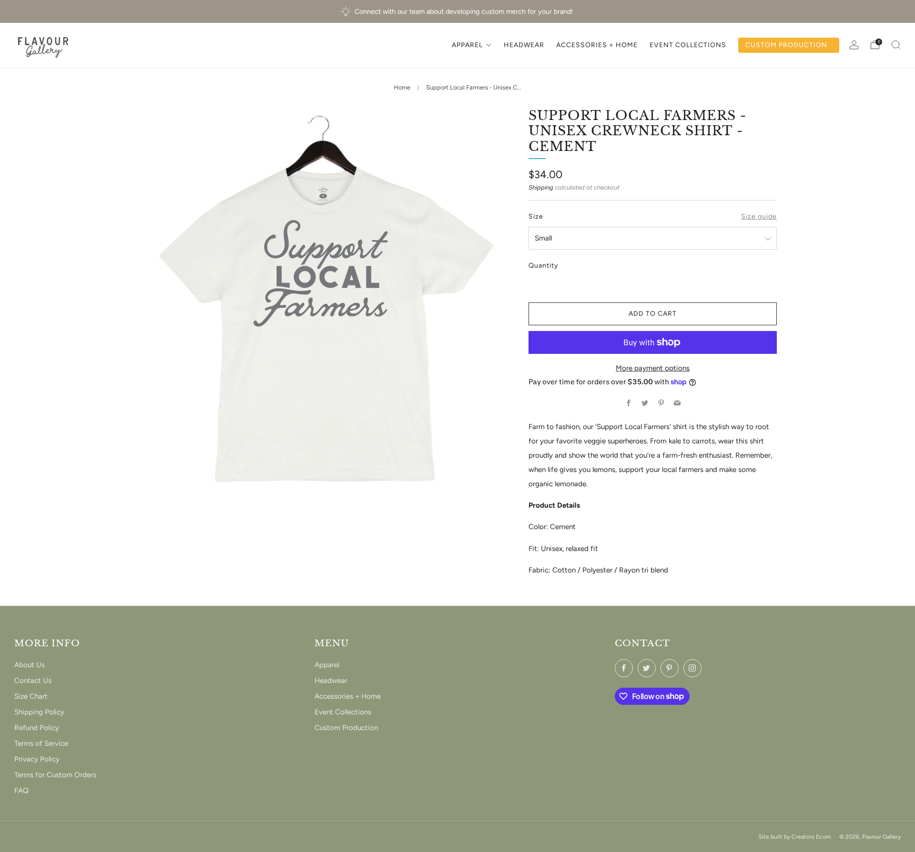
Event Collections (343, 712)
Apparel (327, 665)
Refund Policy (36, 727)
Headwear (331, 680)
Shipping (541, 187)
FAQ (21, 790)
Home (402, 87)
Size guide (759, 216)
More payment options (653, 368)
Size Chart (31, 696)
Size (536, 216)
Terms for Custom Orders (55, 775)
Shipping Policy (39, 712)
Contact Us (32, 680)
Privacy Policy (37, 759)
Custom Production (346, 727)
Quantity (543, 265)
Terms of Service (41, 743)
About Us (29, 665)
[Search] (896, 45)
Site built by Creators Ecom (795, 836)
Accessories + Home (348, 696)
